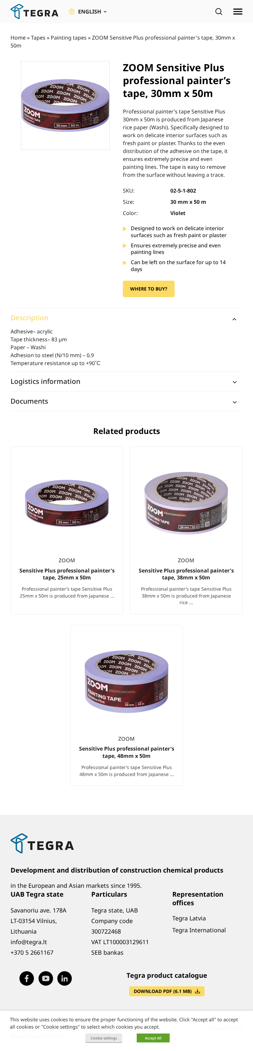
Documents (29, 401)
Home (18, 37)
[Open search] (219, 11)
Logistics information (45, 381)
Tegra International (199, 930)
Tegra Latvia (189, 918)
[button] (87, 12)
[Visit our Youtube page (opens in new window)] (46, 978)
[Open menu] (237, 11)
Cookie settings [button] (104, 1038)
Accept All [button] (153, 1038)
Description (29, 317)
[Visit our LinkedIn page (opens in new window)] (64, 978)
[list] (126, 621)
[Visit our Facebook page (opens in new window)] (26, 978)
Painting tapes (69, 37)
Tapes (38, 37)
